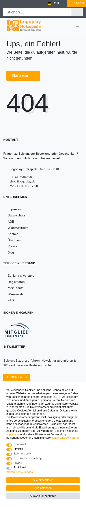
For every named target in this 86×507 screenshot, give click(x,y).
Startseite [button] (20, 75)
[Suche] (77, 12)
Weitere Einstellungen (19, 472)
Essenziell (19, 444)
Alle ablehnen (43, 488)
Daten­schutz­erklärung (65, 437)
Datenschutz (16, 215)
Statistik (18, 449)
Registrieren (16, 282)
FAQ (11, 300)
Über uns (14, 240)
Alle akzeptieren (43, 480)
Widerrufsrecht (18, 227)
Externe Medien (22, 453)
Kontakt (13, 234)
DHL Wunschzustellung (27, 458)
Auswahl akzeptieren (43, 496)
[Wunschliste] (64, 3)
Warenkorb (15, 294)
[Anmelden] (5, 3)
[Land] (49, 3)
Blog (11, 252)
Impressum (15, 209)
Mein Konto (16, 288)
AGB (11, 221)
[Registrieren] (13, 3)
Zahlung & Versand (21, 275)
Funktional (19, 467)
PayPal (17, 462)
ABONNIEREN (17, 377)
